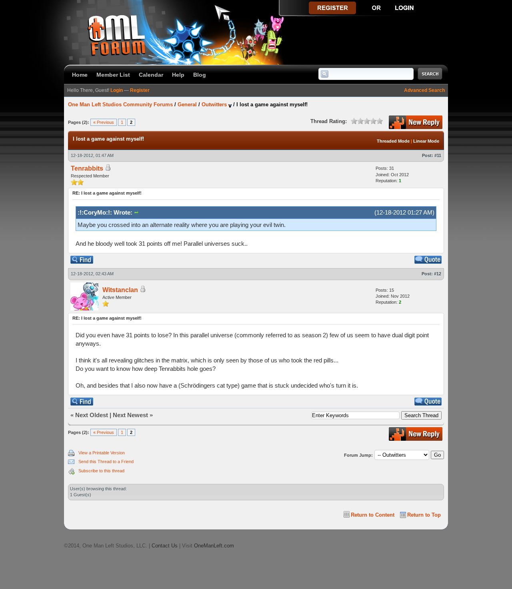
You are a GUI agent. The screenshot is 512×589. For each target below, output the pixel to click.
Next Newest (130, 415)
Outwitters (214, 104)
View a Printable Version (101, 452)
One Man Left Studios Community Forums (120, 104)
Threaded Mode (393, 141)
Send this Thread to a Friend (106, 461)
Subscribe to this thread (101, 470)
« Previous (103, 122)
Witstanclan (120, 290)
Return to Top (424, 515)
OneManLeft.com (214, 546)
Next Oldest (91, 415)
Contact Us (165, 546)
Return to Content (372, 515)
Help (178, 75)
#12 (437, 273)
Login (116, 90)
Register (140, 90)
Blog (199, 75)
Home (80, 75)
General (187, 104)
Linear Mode (426, 141)
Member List (113, 75)
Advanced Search (424, 90)
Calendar (151, 75)
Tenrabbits (87, 168)
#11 (437, 155)
